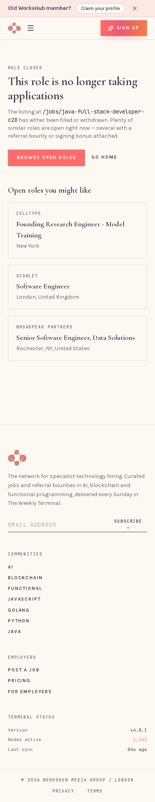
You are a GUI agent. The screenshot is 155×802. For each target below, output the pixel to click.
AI (11, 567)
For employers (30, 691)
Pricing (19, 680)
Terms (95, 791)
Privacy (63, 791)
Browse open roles (46, 157)
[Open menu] (30, 28)
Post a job (23, 670)
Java (14, 631)
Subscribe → (128, 524)
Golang (19, 610)
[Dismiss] (135, 8)
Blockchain (25, 577)
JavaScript (24, 599)
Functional (25, 588)
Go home (104, 157)
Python (19, 621)
